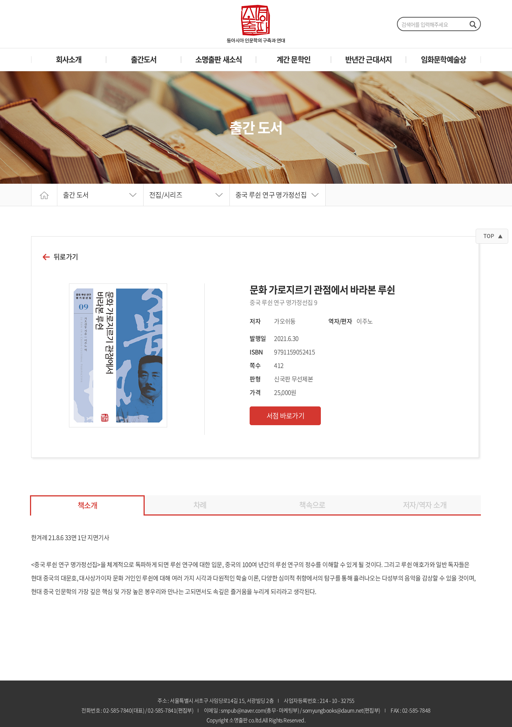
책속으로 (312, 504)
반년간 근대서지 (368, 59)
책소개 (87, 505)
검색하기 (472, 24)
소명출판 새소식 (218, 59)
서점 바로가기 (285, 416)
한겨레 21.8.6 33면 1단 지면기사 (70, 537)
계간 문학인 (293, 59)
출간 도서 (76, 195)
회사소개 (69, 59)
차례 (200, 504)
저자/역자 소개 (424, 504)
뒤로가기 (66, 257)
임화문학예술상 (443, 59)
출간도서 (144, 59)
